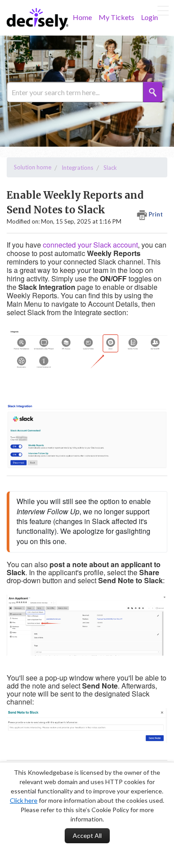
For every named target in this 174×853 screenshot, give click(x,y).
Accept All (87, 835)
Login (149, 17)
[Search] (152, 92)
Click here (23, 800)
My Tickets (116, 17)
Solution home (32, 167)
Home (82, 17)
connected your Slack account (90, 245)
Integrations (77, 167)
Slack (110, 167)
